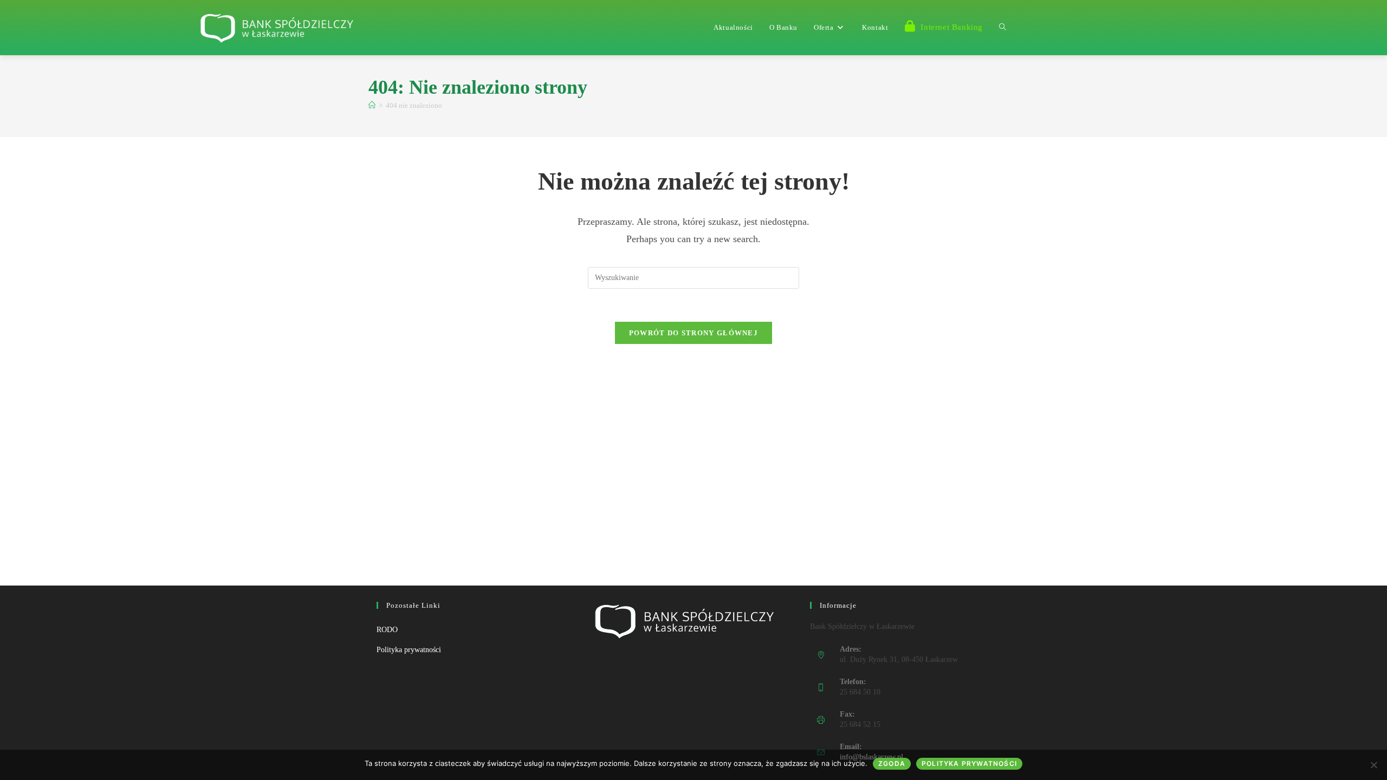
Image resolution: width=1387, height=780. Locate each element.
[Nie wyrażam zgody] (1373, 764)
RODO (387, 630)
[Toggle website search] (1002, 28)
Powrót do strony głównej (693, 333)
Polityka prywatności (409, 650)
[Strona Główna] (371, 105)
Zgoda (891, 763)
